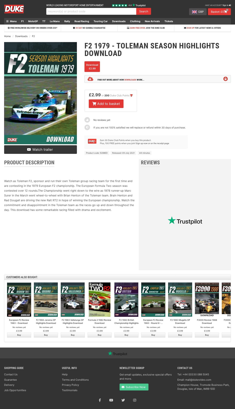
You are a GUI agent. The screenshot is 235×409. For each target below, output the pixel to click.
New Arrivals (152, 21)
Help (65, 374)
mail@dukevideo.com (198, 379)
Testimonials (69, 390)
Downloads (119, 21)
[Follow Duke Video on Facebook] (100, 400)
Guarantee (10, 379)
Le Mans (55, 21)
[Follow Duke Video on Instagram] (134, 400)
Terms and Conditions (75, 379)
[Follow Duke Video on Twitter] (123, 400)
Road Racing (81, 21)
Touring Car (101, 21)
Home (7, 36)
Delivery (9, 385)
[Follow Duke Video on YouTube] (111, 400)
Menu (13, 21)
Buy (19, 335)
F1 (22, 21)
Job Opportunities (15, 390)
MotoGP (33, 21)
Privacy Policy (70, 385)
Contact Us (11, 374)
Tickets (168, 21)
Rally (67, 21)
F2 (33, 36)
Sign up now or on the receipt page (152, 143)
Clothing (135, 21)
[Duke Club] (92, 143)
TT (43, 21)
